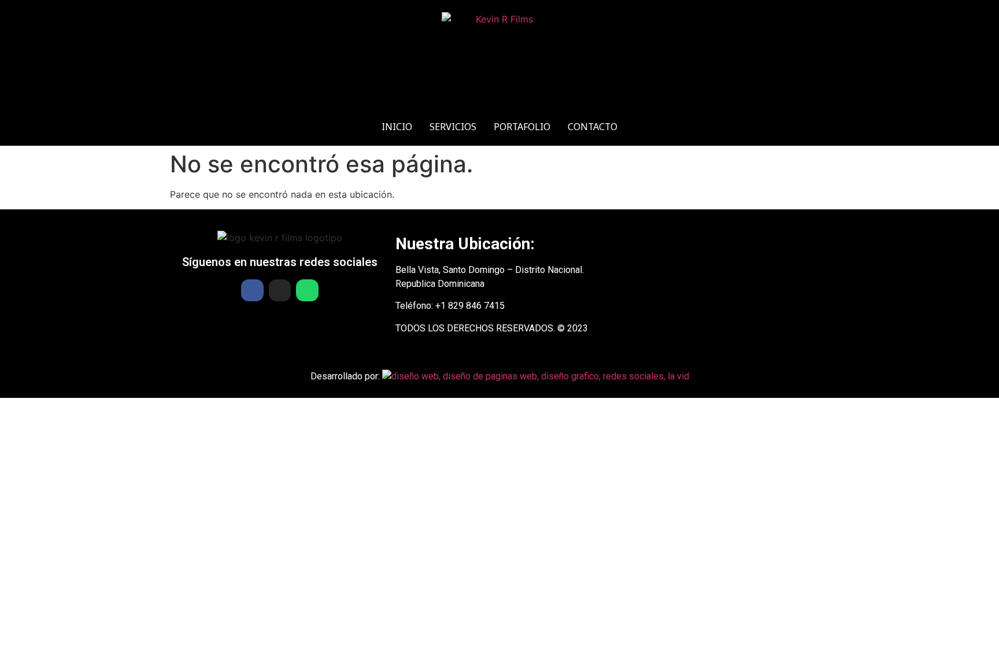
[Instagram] (280, 290)
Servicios (453, 126)
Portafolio (522, 126)
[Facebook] (252, 290)
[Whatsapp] (307, 290)
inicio (397, 126)
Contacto (592, 126)
